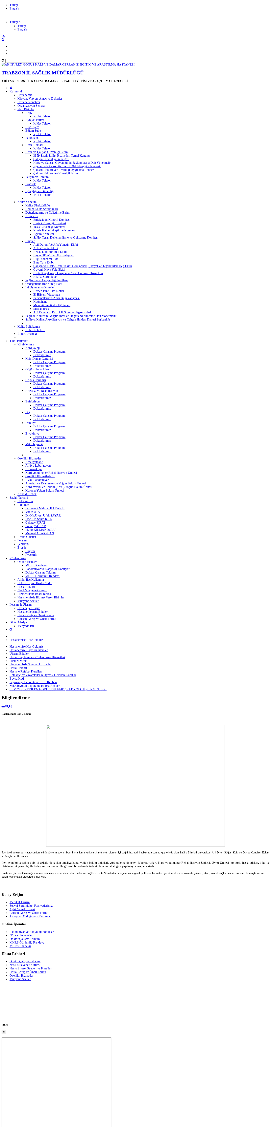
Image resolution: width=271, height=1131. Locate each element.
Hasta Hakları (34, 144)
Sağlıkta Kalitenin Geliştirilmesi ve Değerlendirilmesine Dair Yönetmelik (70, 316)
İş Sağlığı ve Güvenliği (39, 191)
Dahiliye (30, 422)
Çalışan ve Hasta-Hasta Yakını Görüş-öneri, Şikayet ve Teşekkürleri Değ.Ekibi (82, 266)
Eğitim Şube (33, 130)
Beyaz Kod (17, 678)
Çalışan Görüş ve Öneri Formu (36, 618)
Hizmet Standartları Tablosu (34, 593)
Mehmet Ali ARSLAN (39, 533)
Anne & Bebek (27, 494)
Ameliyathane (34, 462)
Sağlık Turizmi (19, 497)
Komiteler (31, 216)
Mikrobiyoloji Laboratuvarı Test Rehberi (35, 685)
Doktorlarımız (42, 355)
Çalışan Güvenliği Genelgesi (51, 159)
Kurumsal (16, 91)
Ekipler (30, 241)
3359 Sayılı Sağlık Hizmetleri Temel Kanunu (61, 155)
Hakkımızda (25, 501)
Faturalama (32, 137)
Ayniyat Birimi (34, 120)
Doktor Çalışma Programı (49, 351)
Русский (31, 554)
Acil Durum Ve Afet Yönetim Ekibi (55, 244)
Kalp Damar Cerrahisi (39, 358)
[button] (15, 22)
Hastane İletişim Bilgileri (32, 611)
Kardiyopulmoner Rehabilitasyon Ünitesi (51, 472)
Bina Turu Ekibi (43, 262)
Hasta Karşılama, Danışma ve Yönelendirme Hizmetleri (68, 273)
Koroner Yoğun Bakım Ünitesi (44, 490)
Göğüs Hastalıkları (37, 369)
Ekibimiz (23, 504)
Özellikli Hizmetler (29, 458)
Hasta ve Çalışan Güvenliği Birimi (46, 152)
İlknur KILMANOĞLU (40, 529)
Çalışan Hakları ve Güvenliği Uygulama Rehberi (63, 169)
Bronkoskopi (33, 469)
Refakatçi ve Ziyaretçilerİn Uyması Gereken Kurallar (43, 675)
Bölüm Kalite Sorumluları (41, 209)
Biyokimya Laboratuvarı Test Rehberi (33, 682)
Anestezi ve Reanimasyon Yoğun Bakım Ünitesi (55, 483)
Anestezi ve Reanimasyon (41, 390)
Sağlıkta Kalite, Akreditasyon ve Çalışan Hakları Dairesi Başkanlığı (67, 319)
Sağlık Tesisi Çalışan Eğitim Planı (46, 280)
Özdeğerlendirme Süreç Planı (43, 283)
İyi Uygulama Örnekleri (40, 287)
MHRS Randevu (36, 565)
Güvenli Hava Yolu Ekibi (49, 269)
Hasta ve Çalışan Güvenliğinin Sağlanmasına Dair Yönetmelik (72, 162)
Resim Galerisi (26, 536)
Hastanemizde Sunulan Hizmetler (30, 664)
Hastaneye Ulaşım (28, 608)
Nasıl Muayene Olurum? (25, 964)
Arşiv (28, 112)
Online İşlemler (27, 561)
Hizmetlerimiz (18, 660)
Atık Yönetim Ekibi (45, 248)
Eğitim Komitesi (43, 234)
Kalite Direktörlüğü (37, 205)
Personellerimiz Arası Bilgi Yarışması (56, 298)
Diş (27, 412)
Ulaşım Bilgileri (19, 653)
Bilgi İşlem (32, 127)
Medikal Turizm (20, 902)
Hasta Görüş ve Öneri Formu (35, 615)
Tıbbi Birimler (18, 340)
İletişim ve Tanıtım (37, 177)
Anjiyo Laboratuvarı (38, 465)
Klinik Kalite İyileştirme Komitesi (54, 230)
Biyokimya (32, 433)
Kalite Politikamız (28, 326)
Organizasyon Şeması (31, 105)
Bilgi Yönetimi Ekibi (46, 259)
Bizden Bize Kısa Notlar (48, 291)
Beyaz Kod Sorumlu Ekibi (50, 251)
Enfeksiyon (32, 401)
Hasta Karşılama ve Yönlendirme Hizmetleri (37, 657)
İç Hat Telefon (42, 116)
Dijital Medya (18, 622)
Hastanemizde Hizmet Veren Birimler (40, 597)
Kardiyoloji (32, 348)
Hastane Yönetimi (28, 102)
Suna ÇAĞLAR (35, 526)
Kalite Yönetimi (27, 202)
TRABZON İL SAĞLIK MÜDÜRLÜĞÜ (43, 72)
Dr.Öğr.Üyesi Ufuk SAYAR (43, 515)
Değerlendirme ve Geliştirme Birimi (47, 212)
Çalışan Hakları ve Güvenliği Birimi (56, 173)
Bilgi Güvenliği (27, 333)
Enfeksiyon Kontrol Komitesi (51, 219)
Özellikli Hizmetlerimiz (40, 476)
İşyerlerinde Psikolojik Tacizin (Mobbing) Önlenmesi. (67, 166)
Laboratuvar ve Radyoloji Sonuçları (47, 569)
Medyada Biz (25, 626)
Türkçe (14, 5)
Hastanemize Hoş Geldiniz (26, 639)
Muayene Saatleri (28, 601)
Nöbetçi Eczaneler (21, 935)
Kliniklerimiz (25, 344)
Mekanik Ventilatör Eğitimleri (51, 305)
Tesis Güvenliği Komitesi (49, 226)
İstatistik (30, 184)
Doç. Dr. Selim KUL (38, 519)
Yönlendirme (18, 558)
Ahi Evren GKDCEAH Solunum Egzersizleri (62, 312)
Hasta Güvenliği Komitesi (49, 223)
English (14, 8)
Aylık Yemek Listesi (22, 909)
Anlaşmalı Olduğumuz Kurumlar (30, 916)
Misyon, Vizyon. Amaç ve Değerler (39, 98)
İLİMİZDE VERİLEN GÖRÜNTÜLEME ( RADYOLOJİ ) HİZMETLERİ (58, 689)
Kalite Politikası (35, 330)
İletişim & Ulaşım (21, 604)
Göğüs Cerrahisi (35, 380)
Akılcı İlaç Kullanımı (30, 579)
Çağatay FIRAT (35, 522)
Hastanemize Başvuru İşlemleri (29, 650)
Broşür (21, 547)
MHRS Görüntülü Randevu (42, 576)
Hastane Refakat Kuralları (26, 671)
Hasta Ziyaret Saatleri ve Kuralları (31, 968)
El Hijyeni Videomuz (46, 294)
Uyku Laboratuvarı (37, 479)
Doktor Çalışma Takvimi (40, 572)
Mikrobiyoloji (34, 444)
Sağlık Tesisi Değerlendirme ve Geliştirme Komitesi (65, 237)
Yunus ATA (32, 512)
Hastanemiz (24, 95)
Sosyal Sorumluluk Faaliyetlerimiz (31, 905)
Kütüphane (40, 301)
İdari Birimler (25, 109)
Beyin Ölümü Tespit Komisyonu (53, 255)
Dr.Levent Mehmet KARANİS (44, 508)
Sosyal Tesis (41, 308)
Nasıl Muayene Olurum (32, 590)
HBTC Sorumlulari (45, 276)
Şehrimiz (23, 544)
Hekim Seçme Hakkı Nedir (34, 583)
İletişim (22, 540)
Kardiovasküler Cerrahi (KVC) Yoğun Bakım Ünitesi (58, 487)
